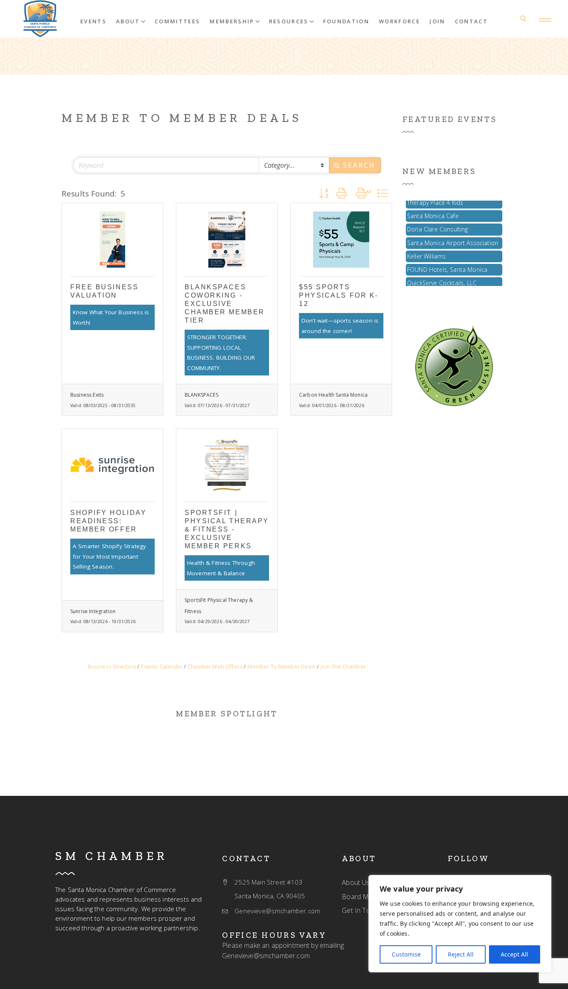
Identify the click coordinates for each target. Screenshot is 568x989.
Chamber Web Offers (215, 666)
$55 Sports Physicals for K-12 (338, 295)
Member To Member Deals (182, 118)
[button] (130, 20)
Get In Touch (361, 910)
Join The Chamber (343, 666)
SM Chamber (111, 856)
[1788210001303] (112, 465)
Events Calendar (161, 666)
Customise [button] (406, 954)
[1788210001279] (227, 465)
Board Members (367, 896)
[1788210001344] (454, 365)
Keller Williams (426, 252)
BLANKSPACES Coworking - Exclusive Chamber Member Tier (225, 303)
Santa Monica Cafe (433, 211)
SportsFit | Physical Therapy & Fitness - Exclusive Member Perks (227, 529)
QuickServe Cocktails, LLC (442, 278)
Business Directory (112, 666)
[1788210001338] (112, 239)
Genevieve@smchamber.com (266, 955)
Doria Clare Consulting (437, 225)
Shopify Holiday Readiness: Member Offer (108, 521)
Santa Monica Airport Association (452, 238)
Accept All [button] (514, 954)
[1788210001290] (227, 239)
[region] (459, 923)
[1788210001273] (40, 18)
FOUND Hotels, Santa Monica (447, 265)
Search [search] (359, 165)
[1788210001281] (341, 239)
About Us (356, 882)
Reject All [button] (461, 954)
